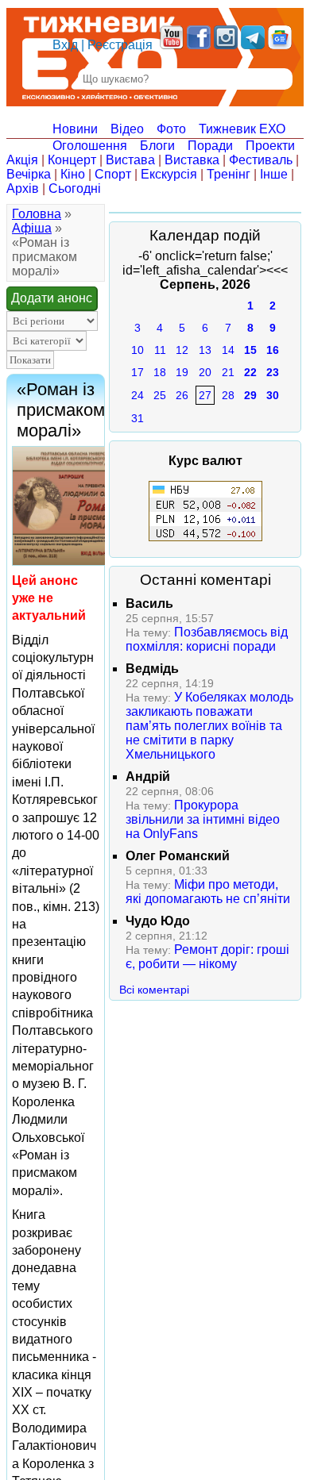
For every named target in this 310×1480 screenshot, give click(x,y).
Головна (36, 214)
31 (137, 418)
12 (182, 350)
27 (205, 395)
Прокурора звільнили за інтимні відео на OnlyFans (203, 819)
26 (182, 395)
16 (272, 350)
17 (137, 372)
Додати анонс (51, 298)
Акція (22, 160)
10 (137, 350)
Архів (22, 188)
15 (250, 350)
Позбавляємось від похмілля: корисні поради (207, 639)
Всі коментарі (154, 989)
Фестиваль (261, 160)
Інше (274, 174)
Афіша (32, 228)
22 (250, 372)
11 (160, 350)
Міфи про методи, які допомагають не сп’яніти (208, 891)
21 (228, 372)
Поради (210, 145)
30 (272, 395)
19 (182, 372)
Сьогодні (74, 188)
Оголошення (89, 145)
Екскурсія (169, 174)
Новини (75, 129)
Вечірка (28, 174)
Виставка (192, 160)
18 (159, 372)
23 (272, 372)
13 (205, 350)
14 (228, 350)
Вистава (130, 160)
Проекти (270, 145)
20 (205, 372)
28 (228, 395)
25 (159, 395)
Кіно (72, 174)
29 (250, 395)
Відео (127, 129)
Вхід (65, 45)
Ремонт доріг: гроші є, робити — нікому (207, 957)
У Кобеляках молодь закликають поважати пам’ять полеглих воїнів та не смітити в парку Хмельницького (209, 725)
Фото (171, 129)
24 (137, 395)
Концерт (72, 160)
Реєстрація (120, 45)
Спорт (113, 174)
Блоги (157, 145)
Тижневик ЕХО (242, 129)
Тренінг (228, 174)
